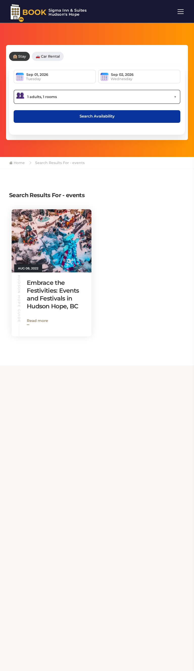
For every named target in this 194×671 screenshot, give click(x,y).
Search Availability (97, 116)
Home (19, 162)
